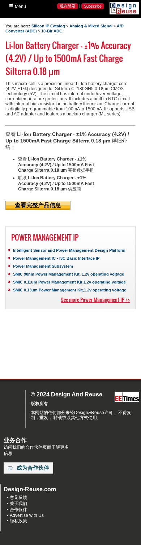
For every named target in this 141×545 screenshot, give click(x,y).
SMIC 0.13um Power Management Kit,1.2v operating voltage (69, 290)
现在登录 (68, 6)
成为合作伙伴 (33, 468)
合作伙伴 (18, 509)
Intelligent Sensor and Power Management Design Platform (69, 250)
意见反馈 (18, 497)
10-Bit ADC (51, 31)
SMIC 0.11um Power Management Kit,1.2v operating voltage (69, 282)
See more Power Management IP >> (95, 299)
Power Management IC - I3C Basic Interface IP (56, 258)
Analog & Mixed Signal (91, 26)
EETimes (127, 397)
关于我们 (18, 503)
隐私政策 (18, 520)
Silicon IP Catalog (48, 26)
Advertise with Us (27, 515)
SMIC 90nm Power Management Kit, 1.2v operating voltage (68, 274)
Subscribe (93, 6)
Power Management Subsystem (43, 266)
